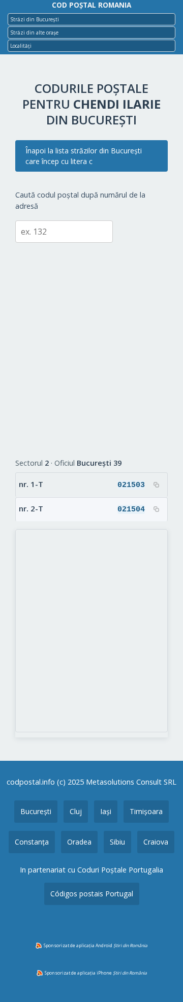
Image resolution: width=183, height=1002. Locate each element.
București (35, 811)
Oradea (79, 842)
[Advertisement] (91, 342)
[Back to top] (161, 978)
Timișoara (146, 811)
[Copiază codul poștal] (156, 484)
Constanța (32, 842)
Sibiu (117, 842)
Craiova (155, 842)
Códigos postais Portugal (91, 893)
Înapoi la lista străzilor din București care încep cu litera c (83, 156)
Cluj (76, 811)
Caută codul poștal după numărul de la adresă (80, 200)
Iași (105, 811)
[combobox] (91, 19)
